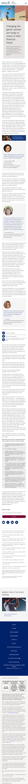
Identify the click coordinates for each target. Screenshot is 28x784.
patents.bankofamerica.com (15, 668)
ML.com (14, 643)
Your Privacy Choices (13, 658)
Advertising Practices (14, 654)
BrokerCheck (14, 650)
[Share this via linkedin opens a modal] (12, 522)
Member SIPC (11, 740)
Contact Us (14, 639)
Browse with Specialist (14, 662)
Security (14, 628)
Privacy (14, 624)
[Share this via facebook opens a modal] (7, 522)
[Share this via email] (3, 522)
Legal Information (14, 635)
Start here (14, 516)
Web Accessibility (14, 632)
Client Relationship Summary (13, 712)
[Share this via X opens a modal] (16, 522)
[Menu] (26, 3)
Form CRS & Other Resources (14, 647)
